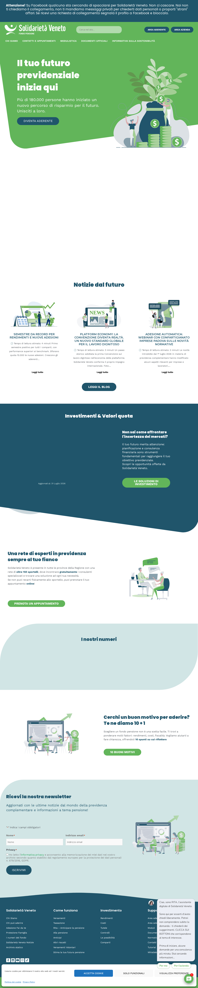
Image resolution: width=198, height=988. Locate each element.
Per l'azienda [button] (181, 965)
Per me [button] (163, 965)
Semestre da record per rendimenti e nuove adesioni (34, 336)
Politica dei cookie (13, 982)
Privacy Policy (29, 982)
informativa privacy (32, 854)
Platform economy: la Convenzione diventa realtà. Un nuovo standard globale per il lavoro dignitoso (99, 339)
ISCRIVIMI (19, 870)
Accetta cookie (93, 973)
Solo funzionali (133, 973)
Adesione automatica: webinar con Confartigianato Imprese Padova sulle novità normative (164, 339)
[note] (176, 930)
